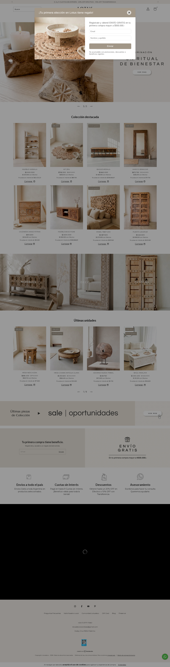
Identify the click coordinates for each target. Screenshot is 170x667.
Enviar (110, 46)
